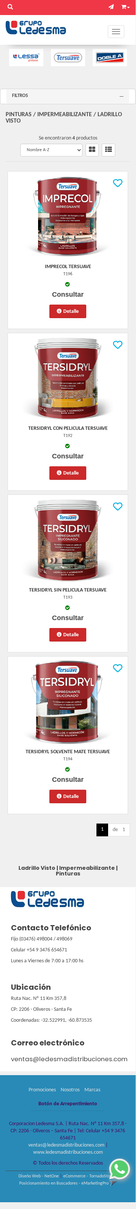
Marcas (92, 1090)
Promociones (42, 1090)
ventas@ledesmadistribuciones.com (69, 1058)
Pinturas (19, 115)
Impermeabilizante (64, 115)
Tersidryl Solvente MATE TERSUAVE (68, 752)
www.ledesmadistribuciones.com (68, 1152)
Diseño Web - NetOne (38, 1176)
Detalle (71, 311)
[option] (26, 57)
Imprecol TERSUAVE (68, 267)
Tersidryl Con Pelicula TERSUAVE (68, 428)
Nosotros (70, 1090)
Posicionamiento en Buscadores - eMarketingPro (63, 1183)
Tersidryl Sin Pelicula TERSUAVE (68, 590)
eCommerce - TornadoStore (88, 1176)
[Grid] (92, 150)
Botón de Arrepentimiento (67, 1104)
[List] (108, 150)
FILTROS (20, 95)
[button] (113, 7)
